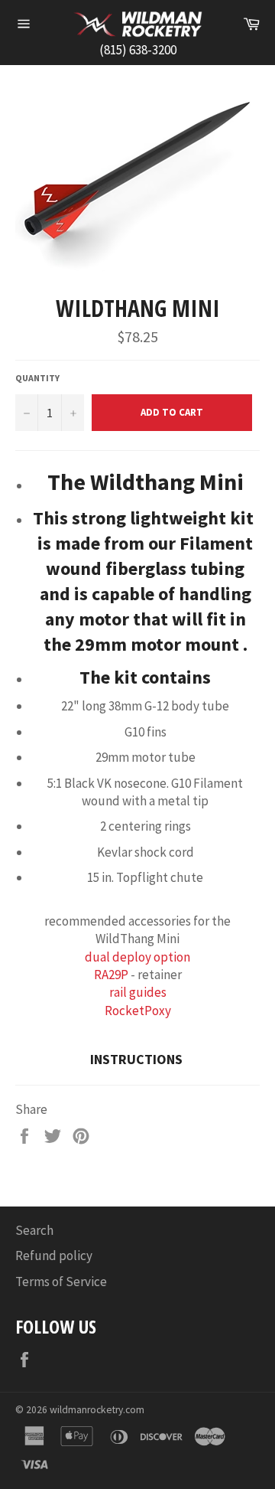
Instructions (138, 1059)
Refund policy (53, 1255)
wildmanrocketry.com (97, 1409)
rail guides (138, 992)
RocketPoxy (138, 1010)
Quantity (37, 378)
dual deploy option (137, 957)
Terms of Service (61, 1281)
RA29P (111, 974)
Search (34, 1230)
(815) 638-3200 (137, 49)
